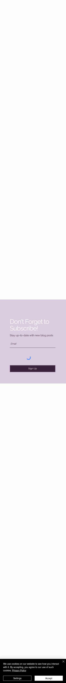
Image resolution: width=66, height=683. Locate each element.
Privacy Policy (19, 670)
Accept (48, 678)
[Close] (61, 663)
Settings (17, 678)
